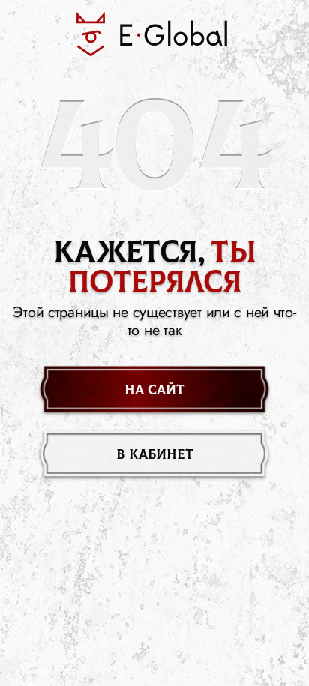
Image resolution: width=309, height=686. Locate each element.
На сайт (154, 390)
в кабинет (155, 454)
